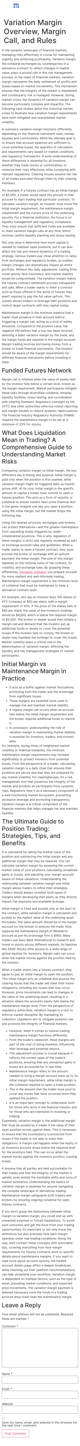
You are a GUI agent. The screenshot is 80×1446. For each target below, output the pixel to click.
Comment (10, 1326)
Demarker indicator (33, 572)
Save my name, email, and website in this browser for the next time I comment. (39, 1424)
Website (7, 1403)
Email (7, 1388)
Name (7, 1373)
